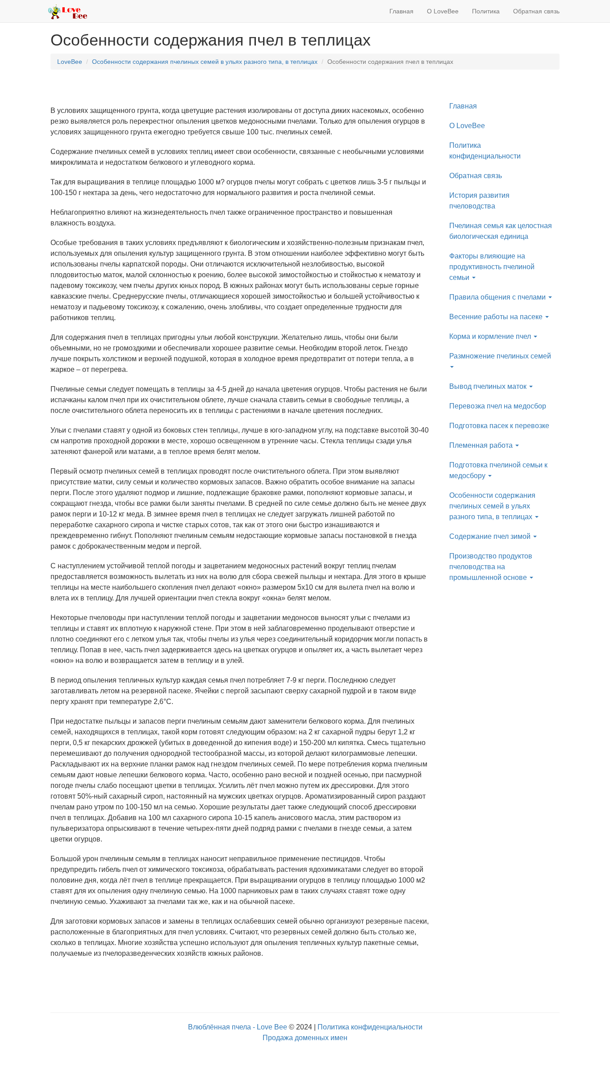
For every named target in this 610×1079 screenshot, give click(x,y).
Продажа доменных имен (305, 1038)
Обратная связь (536, 11)
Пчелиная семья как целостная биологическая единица (500, 231)
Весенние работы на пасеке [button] (496, 317)
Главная (401, 11)
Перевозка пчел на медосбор (497, 406)
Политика (486, 11)
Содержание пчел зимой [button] (490, 536)
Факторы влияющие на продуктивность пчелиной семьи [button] (492, 266)
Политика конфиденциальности (485, 151)
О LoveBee (443, 11)
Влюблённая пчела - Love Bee (237, 1027)
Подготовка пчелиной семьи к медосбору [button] (498, 470)
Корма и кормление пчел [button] (491, 336)
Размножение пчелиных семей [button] (500, 356)
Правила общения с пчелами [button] (498, 297)
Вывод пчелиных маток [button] (488, 386)
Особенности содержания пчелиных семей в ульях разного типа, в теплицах (205, 61)
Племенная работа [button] (481, 445)
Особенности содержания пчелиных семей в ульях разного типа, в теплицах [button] (492, 506)
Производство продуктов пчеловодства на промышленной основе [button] (490, 566)
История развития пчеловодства (479, 201)
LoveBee (69, 61)
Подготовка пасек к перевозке (499, 425)
